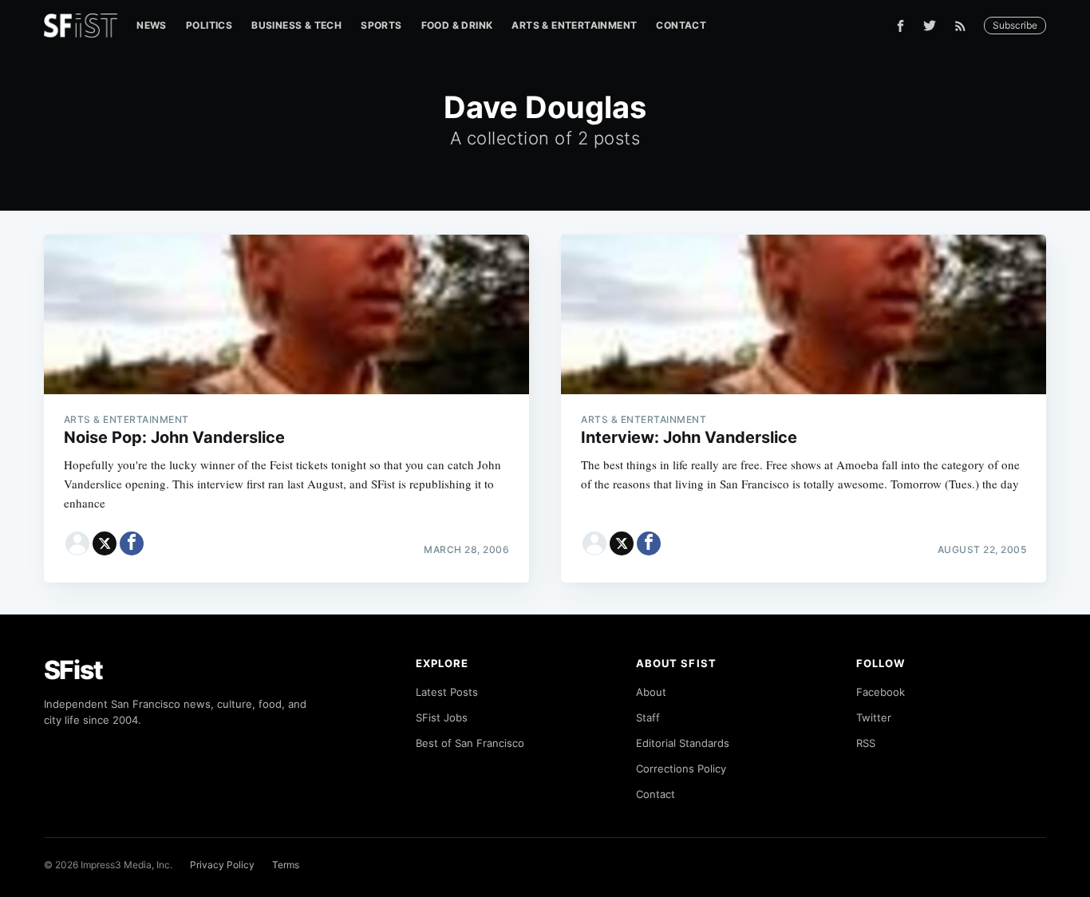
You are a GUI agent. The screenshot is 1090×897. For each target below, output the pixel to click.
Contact (681, 25)
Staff (648, 717)
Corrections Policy (681, 768)
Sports (381, 25)
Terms (285, 865)
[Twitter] (929, 25)
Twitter (873, 717)
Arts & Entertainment (574, 25)
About (651, 692)
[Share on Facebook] (131, 543)
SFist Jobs (442, 717)
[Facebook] (900, 26)
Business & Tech (296, 25)
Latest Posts (447, 692)
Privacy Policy (222, 865)
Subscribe (1015, 25)
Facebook (880, 692)
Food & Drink (457, 25)
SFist (73, 670)
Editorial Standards (682, 743)
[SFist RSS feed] (964, 25)
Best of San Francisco (470, 743)
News (151, 25)
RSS (865, 743)
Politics (209, 25)
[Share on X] (104, 543)
